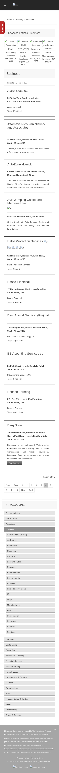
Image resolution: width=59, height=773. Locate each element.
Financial (17, 379)
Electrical (17, 111)
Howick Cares (12, 672)
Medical (9, 683)
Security (17, 269)
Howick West (34, 98)
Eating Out (10, 650)
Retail (8, 704)
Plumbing (11, 621)
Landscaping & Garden (16, 677)
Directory (19, 19)
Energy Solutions (14, 562)
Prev (16, 485)
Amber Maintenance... (48, 54)
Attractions (10, 524)
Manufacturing (13, 605)
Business (10, 529)
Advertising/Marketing (17, 535)
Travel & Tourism (13, 715)
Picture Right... (23, 54)
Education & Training (15, 656)
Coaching (11, 551)
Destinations (11, 645)
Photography (13, 616)
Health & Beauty (13, 666)
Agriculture (18, 340)
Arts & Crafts (11, 518)
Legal (9, 599)
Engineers (11, 567)
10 (16, 490)
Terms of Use (37, 758)
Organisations (12, 688)
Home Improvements (16, 589)
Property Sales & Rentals (17, 699)
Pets (9, 610)
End (31, 490)
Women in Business (35, 51)
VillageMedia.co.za (10, 749)
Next (23, 490)
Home (9, 19)
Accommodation (13, 513)
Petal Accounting (11, 51)
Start (8, 485)
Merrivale (11, 216)
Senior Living (11, 710)
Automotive (12, 545)
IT (8, 594)
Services (11, 632)
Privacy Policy (22, 758)
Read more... (15, 463)
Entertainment (13, 572)
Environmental (13, 578)
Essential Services (14, 661)
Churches (10, 639)
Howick (25, 140)
